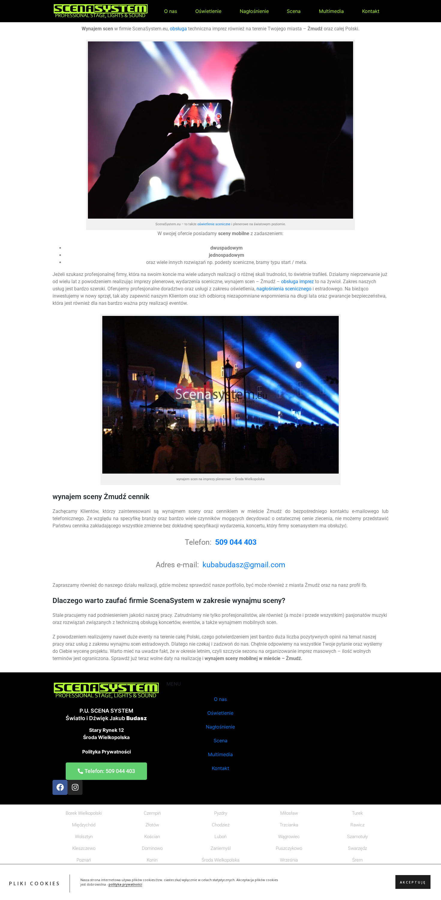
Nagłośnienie (254, 11)
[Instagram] (75, 787)
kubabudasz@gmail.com (243, 564)
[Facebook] (60, 787)
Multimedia (331, 11)
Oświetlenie (208, 11)
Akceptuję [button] (413, 882)
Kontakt (371, 11)
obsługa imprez (297, 281)
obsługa (178, 29)
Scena (294, 11)
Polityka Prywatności (106, 752)
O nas (170, 11)
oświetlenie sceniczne (213, 224)
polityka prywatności (125, 885)
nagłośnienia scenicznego (283, 289)
